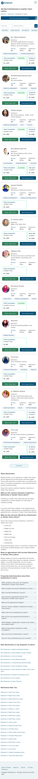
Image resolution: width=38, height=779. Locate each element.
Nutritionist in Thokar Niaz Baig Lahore (12, 755)
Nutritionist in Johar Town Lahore (10, 692)
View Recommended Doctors (19, 18)
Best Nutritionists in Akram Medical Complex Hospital (16, 652)
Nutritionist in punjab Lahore (9, 739)
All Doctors (4, 769)
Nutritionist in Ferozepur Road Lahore (11, 735)
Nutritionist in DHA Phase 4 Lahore (10, 715)
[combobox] (6, 26)
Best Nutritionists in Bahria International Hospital (14, 649)
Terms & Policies (6, 767)
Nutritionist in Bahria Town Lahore (10, 695)
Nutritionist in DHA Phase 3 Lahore (10, 719)
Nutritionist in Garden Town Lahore (10, 702)
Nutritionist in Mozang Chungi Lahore (11, 725)
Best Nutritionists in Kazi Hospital (10, 678)
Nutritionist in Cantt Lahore (8, 749)
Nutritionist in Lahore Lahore (9, 722)
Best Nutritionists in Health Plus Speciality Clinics (15, 674)
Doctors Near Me (15, 30)
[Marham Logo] (6, 3)
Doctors (23, 767)
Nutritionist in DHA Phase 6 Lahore (10, 742)
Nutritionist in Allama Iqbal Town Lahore (12, 699)
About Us (16, 767)
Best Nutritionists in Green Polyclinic (11, 681)
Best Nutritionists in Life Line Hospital (11, 656)
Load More (19, 465)
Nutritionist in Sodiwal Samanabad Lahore (12, 752)
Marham (3, 14)
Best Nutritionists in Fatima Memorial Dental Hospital (16, 662)
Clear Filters (5, 30)
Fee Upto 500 (25, 30)
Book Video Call (10, 68)
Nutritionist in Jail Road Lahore (9, 729)
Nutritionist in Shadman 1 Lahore (10, 709)
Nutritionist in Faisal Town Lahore (10, 705)
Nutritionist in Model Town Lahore (10, 712)
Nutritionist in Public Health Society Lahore (13, 732)
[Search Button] (36, 26)
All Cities (30, 767)
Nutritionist (11, 14)
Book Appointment (28, 68)
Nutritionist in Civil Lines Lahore (10, 745)
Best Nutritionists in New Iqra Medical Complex (14, 666)
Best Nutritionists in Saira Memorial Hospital (13, 659)
